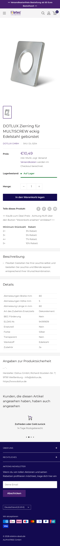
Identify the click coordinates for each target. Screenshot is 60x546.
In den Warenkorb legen (30, 197)
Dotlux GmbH (11, 143)
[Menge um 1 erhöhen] (39, 186)
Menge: (7, 186)
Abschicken (14, 493)
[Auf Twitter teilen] (49, 209)
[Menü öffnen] (4, 13)
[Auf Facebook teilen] (38, 209)
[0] (55, 13)
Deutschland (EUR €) (14, 507)
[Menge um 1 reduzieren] (24, 186)
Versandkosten (29, 162)
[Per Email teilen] (55, 209)
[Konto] (48, 13)
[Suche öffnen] (43, 13)
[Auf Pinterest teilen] (44, 209)
